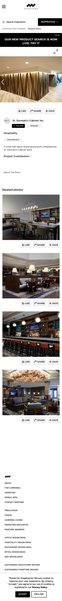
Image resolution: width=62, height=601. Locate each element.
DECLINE (39, 594)
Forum (8, 515)
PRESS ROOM (11, 510)
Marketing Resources (16, 525)
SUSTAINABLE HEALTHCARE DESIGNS (22, 565)
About (8, 483)
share (37, 111)
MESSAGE (34, 126)
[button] (4, 6)
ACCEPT (22, 594)
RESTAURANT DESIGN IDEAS (18, 547)
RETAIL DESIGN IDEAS (15, 552)
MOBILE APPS (11, 497)
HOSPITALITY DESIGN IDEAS (18, 542)
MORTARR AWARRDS (14, 530)
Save (55, 245)
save (51, 111)
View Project (13, 140)
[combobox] (50, 22)
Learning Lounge (14, 520)
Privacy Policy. (40, 587)
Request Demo (34, 29)
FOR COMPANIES (12, 488)
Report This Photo (12, 172)
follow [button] (19, 126)
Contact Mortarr (14, 502)
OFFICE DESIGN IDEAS (15, 538)
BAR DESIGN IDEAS (14, 557)
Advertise (10, 493)
